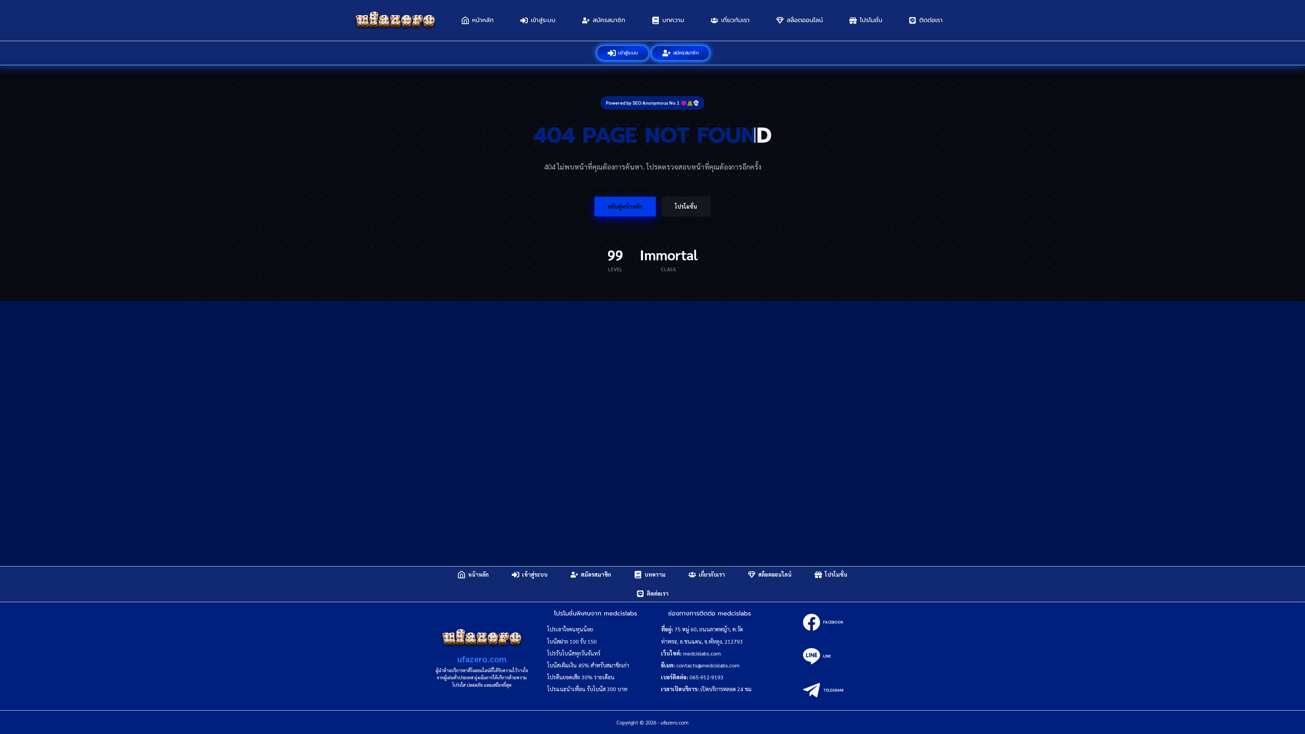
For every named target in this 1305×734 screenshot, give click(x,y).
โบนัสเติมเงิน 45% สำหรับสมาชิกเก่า (588, 665)
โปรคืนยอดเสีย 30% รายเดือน (580, 677)
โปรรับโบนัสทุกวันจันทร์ (574, 653)
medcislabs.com (702, 653)
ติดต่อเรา (931, 20)
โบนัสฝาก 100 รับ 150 (572, 641)
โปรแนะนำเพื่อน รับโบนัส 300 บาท (587, 689)
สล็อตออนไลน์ (805, 20)
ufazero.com (481, 658)
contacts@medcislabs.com (708, 665)
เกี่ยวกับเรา (735, 20)
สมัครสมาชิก (609, 20)
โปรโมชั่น (871, 20)
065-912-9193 (707, 677)
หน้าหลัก (483, 20)
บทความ (673, 20)
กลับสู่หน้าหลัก (625, 206)
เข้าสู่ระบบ (543, 20)
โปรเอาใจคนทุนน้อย (570, 629)
